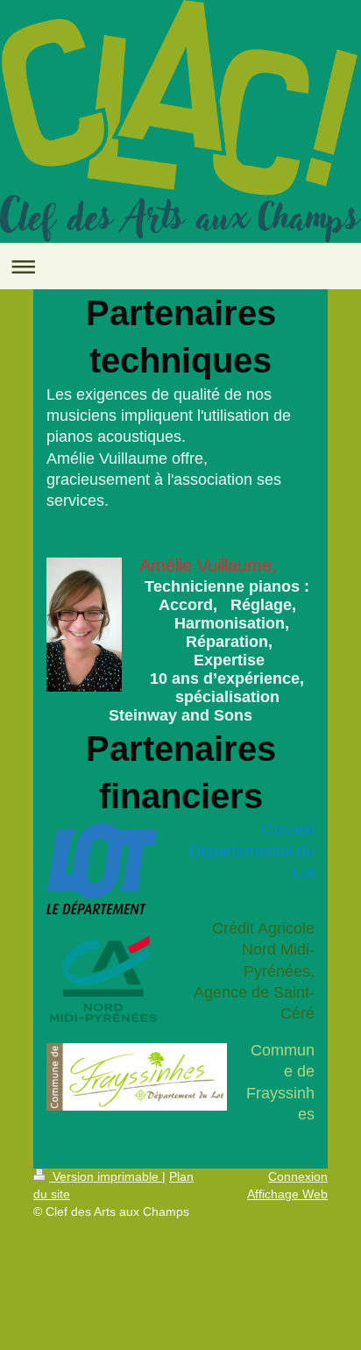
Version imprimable (105, 1176)
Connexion (298, 1176)
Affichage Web (287, 1194)
